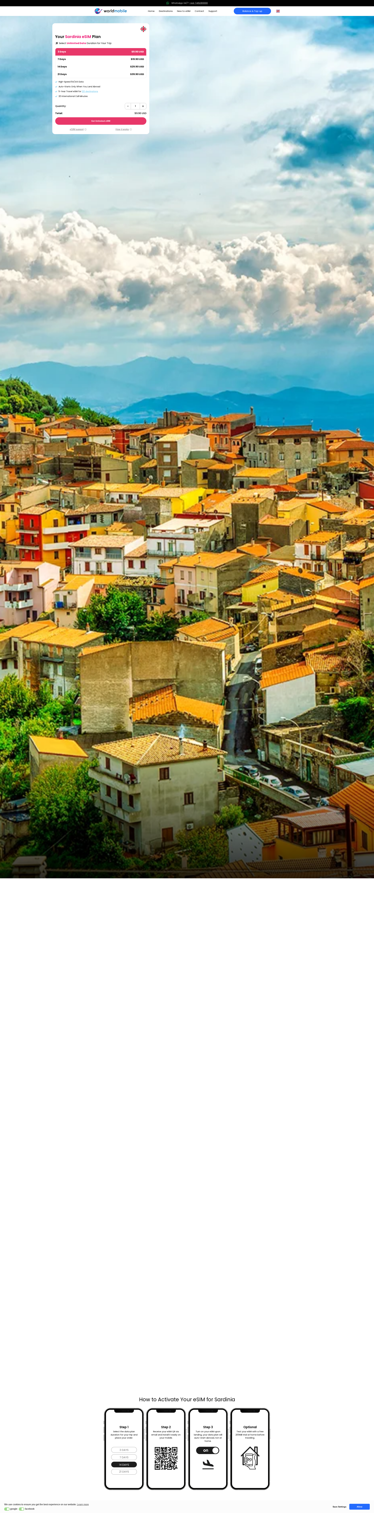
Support (212, 11)
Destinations (166, 11)
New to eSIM (183, 11)
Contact (199, 11)
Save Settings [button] (339, 1507)
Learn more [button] (83, 1504)
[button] (7, 1509)
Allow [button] (359, 1507)
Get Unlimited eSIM (100, 121)
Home (151, 11)
